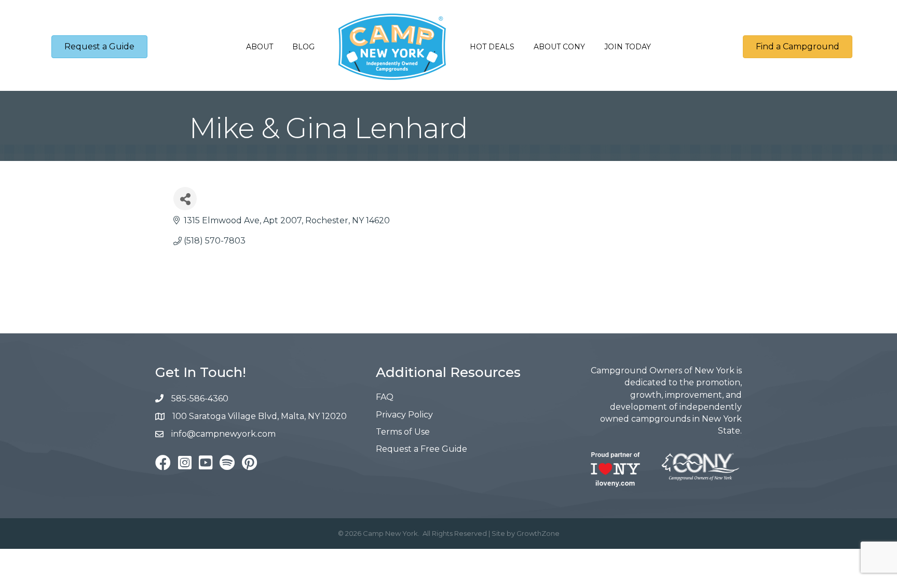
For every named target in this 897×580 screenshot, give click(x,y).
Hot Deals (492, 46)
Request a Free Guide (421, 449)
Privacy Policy (404, 415)
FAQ (384, 397)
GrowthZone (538, 533)
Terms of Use (403, 432)
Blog (303, 46)
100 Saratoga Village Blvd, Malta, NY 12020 (259, 416)
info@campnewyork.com (224, 434)
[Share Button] (185, 198)
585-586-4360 (199, 398)
